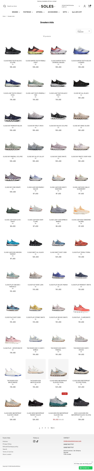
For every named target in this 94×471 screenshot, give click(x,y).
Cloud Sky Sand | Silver (81, 126)
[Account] (84, 6)
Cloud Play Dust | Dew (13, 317)
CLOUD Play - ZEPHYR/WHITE (12, 348)
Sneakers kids (11, 16)
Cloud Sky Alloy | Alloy (35, 156)
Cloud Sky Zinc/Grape (12, 187)
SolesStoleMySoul (16, 466)
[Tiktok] (37, 441)
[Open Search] (4, 6)
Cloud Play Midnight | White (81, 285)
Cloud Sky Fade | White (58, 156)
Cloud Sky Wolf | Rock (36, 126)
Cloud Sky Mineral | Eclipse (13, 156)
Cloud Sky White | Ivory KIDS (81, 156)
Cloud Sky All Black (81, 93)
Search (5, 449)
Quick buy (13, 56)
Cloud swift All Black (35, 252)
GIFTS (65, 12)
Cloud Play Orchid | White (58, 317)
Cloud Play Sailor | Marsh (58, 285)
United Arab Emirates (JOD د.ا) (68, 6)
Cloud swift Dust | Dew (58, 252)
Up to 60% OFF (77, 12)
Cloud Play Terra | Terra (81, 252)
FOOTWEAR (27, 12)
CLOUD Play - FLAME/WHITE (81, 317)
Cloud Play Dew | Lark (35, 285)
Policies (5, 441)
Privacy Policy (7, 444)
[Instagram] (34, 441)
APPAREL (39, 12)
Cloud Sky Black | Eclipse (58, 126)
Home (4, 16)
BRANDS (15, 12)
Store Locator (7, 454)
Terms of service (8, 452)
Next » (53, 428)
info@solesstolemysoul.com (72, 441)
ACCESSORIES (53, 12)
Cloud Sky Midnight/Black (12, 126)
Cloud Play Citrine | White (35, 317)
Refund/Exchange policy (10, 446)
